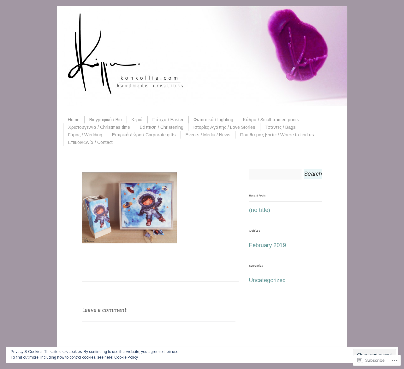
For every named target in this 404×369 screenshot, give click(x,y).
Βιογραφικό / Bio (105, 119)
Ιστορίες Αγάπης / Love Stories (224, 127)
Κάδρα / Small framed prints (271, 119)
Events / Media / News (208, 134)
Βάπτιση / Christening (161, 127)
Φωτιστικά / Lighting (213, 119)
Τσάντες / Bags (280, 127)
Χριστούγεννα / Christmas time (99, 127)
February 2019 (267, 245)
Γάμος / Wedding (85, 134)
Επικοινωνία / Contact (90, 142)
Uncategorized (267, 280)
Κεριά (137, 119)
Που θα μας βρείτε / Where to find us (277, 134)
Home (74, 119)
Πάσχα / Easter (168, 119)
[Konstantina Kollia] (202, 104)
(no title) (259, 210)
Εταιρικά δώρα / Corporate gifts (144, 134)
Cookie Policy (126, 357)
